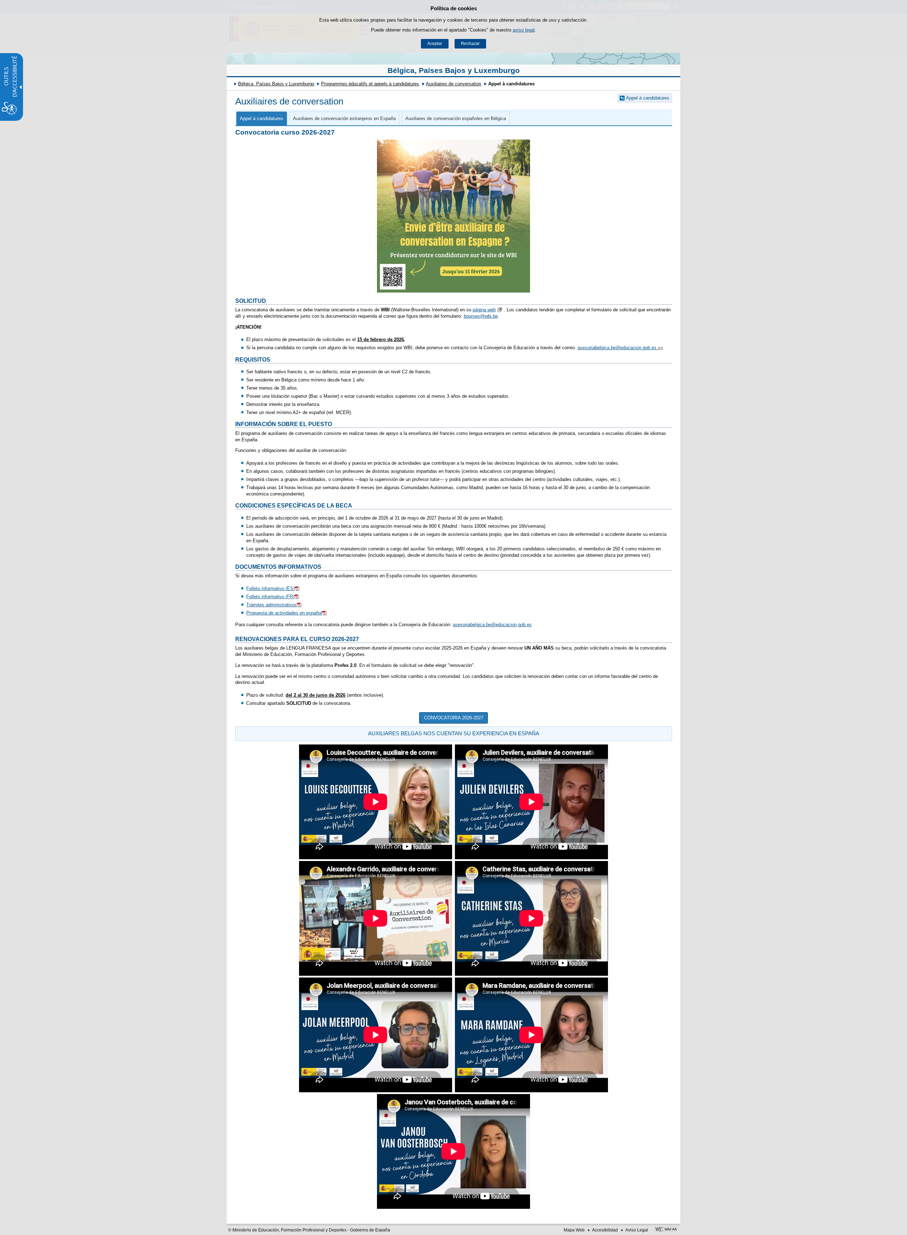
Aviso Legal (636, 1230)
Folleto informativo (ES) (270, 588)
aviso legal (524, 30)
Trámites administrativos (271, 604)
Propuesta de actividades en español (284, 613)
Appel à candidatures (647, 98)
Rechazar (470, 43)
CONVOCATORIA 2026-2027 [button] (453, 717)
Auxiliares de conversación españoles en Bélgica (455, 118)
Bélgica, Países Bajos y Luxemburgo (454, 70)
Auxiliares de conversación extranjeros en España (344, 118)
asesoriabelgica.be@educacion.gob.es (618, 347)
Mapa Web (574, 1230)
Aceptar (434, 43)
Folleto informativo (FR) (270, 596)
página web (484, 309)
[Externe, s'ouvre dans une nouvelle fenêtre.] (665, 1230)
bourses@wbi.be (481, 316)
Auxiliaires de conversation (453, 83)
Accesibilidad (605, 1230)
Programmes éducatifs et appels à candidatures (370, 83)
